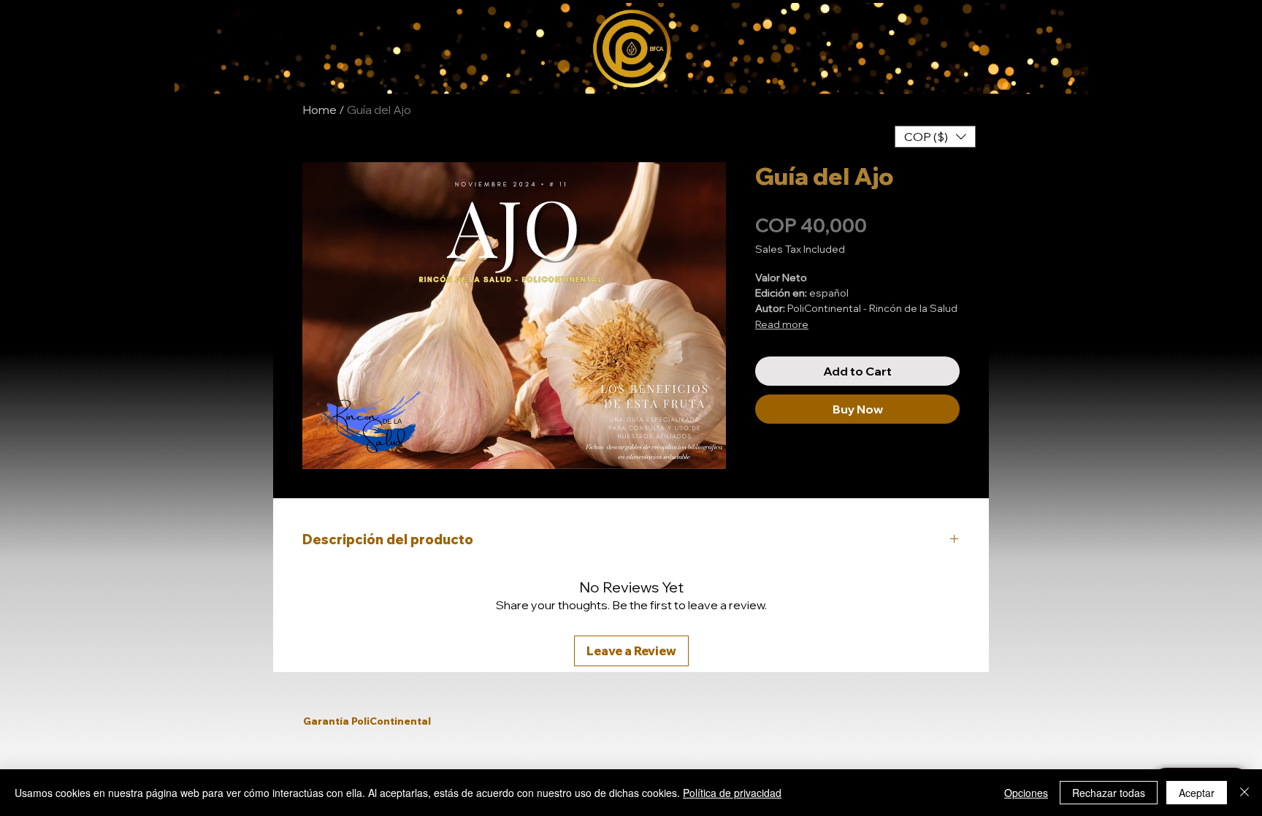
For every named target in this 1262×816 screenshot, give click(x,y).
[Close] (1244, 792)
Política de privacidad (732, 792)
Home (319, 109)
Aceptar (1197, 792)
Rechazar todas (1108, 792)
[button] (935, 137)
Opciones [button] (1026, 792)
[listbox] (935, 137)
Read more (781, 324)
